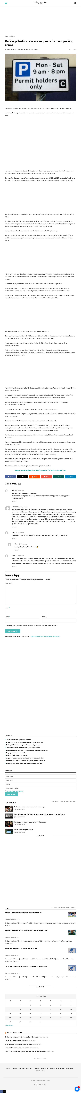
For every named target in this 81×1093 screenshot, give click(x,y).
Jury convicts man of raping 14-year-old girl (18, 739)
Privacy (36, 1068)
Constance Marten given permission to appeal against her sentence (25, 760)
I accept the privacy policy (15, 791)
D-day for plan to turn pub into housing (17, 755)
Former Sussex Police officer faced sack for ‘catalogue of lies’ (24, 763)
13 (71, 1009)
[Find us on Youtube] (40, 1085)
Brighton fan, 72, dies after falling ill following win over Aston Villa (24, 742)
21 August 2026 (11, 973)
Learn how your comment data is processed (45, 636)
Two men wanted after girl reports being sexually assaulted (23, 747)
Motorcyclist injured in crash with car (17, 1048)
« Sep (6, 1025)
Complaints (44, 1068)
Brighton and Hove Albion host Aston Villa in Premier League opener (26, 930)
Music (57, 801)
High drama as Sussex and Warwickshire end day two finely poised (26, 966)
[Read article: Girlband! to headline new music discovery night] (9, 809)
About (8, 1068)
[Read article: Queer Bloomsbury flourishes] (9, 831)
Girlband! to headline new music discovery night (29, 807)
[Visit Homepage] (40, 3)
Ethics (38, 1070)
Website (44, 617)
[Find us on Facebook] (34, 1085)
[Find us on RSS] (42, 1085)
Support (21, 1068)
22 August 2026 (11, 955)
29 (20, 1022)
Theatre (62, 801)
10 (40, 1009)
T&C (43, 1070)
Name (7, 608)
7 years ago (20, 490)
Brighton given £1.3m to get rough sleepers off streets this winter (25, 758)
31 (40, 1022)
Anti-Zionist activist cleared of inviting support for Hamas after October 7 (27, 750)
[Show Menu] (6, 3)
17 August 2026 (20, 824)
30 (30, 1022)
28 (10, 1022)
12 (60, 1009)
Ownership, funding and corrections (61, 1068)
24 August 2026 (20, 809)
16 (30, 1013)
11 (50, 1009)
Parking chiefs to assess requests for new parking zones (22, 745)
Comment (9, 583)
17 (40, 1013)
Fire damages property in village (15, 1040)
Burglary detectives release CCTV (16, 753)
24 (40, 1017)
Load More (40, 835)
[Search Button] (75, 3)
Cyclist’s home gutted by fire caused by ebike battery (22, 1037)
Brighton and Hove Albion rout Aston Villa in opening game (23, 912)
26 (60, 1017)
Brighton (12, 36)
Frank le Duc (11, 49)
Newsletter (29, 1068)
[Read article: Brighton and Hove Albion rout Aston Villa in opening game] (72, 914)
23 (30, 1017)
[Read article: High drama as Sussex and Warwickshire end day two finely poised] (72, 968)
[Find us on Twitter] (37, 1085)
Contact (14, 1068)
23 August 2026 (11, 919)
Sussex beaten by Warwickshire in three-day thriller (21, 948)
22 (20, 1017)
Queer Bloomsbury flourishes (23, 829)
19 (60, 1013)
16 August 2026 (20, 832)
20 (71, 1013)
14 (10, 1013)
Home (6, 36)
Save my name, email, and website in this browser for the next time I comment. (32, 625)
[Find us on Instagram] (45, 1085)
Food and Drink (70, 801)
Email (7, 617)
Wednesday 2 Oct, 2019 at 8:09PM (28, 49)
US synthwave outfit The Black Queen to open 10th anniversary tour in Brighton (39, 814)
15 (20, 1013)
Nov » (11, 1025)
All (53, 801)
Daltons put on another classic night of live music (30, 822)
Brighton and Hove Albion (61, 907)
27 (71, 1017)
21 (10, 1017)
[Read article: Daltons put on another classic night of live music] (9, 824)
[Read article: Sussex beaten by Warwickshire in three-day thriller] (72, 950)
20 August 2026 (20, 817)
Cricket (73, 907)
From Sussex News (14, 1033)
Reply (14, 501)
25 (50, 1017)
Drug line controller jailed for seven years (18, 1044)
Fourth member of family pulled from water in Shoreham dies (25, 1051)
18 (50, 1013)
